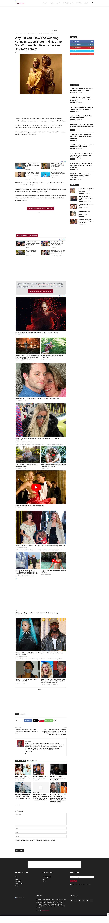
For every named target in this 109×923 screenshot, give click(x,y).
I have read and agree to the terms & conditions (81, 884)
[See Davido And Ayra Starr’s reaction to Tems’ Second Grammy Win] (41, 769)
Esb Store (44, 879)
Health (80, 207)
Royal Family (73, 119)
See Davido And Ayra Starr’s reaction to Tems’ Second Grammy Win (40, 778)
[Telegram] (83, 900)
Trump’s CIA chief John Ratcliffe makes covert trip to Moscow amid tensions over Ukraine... (82, 126)
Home (16, 33)
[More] (55, 720)
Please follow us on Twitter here (47, 285)
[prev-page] (16, 805)
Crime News (81, 216)
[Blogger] (26, 754)
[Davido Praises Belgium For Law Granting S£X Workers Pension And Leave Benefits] (23, 787)
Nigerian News (18, 774)
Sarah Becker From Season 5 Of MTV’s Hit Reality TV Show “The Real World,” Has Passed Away (26, 731)
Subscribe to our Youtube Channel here (40, 208)
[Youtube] (91, 900)
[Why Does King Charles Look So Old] (73, 206)
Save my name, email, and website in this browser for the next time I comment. (35, 840)
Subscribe (91, 53)
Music (34, 774)
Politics (51, 3)
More (85, 3)
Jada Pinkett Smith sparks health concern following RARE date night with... (86, 221)
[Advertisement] (54, 17)
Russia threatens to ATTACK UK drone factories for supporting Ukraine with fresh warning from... (81, 155)
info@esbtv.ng (45, 910)
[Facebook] (71, 900)
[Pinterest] (79, 900)
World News (73, 92)
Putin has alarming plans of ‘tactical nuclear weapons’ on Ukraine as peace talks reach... (81, 98)
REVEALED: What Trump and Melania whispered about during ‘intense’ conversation (80, 175)
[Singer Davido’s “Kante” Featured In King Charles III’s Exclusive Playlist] (23, 769)
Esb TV (44, 881)
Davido (23, 714)
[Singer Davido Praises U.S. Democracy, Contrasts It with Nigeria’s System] (58, 769)
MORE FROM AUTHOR (32, 760)
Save (42, 720)
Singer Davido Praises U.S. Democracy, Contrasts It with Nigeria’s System (58, 778)
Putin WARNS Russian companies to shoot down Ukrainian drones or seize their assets (81, 136)
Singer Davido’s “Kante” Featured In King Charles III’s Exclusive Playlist (22, 778)
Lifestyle (78, 3)
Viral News (72, 111)
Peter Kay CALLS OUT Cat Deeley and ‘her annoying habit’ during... (86, 198)
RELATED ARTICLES (20, 760)
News (43, 3)
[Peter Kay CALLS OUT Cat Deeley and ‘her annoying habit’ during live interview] (73, 198)
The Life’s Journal (46, 877)
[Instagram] (75, 900)
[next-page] (18, 805)
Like (92, 41)
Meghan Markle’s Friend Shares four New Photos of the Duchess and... (86, 190)
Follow (91, 44)
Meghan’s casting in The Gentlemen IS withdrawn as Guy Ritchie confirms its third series (81, 165)
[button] (92, 3)
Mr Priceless (19, 52)
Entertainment (67, 3)
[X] (87, 900)
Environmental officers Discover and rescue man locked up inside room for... (85, 213)
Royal (58, 3)
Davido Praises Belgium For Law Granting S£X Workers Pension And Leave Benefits (22, 796)
